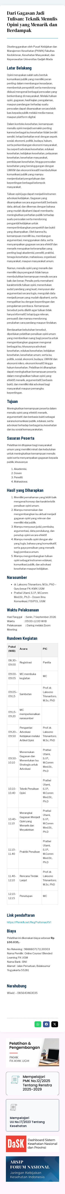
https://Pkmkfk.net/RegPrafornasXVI (29, 922)
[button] (37, 1024)
